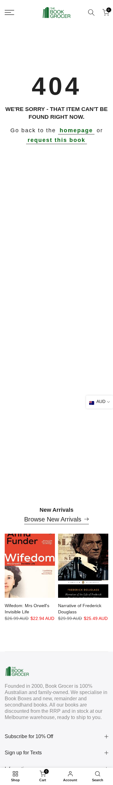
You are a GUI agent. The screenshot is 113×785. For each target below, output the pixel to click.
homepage (76, 130)
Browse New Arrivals (52, 519)
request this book (56, 140)
